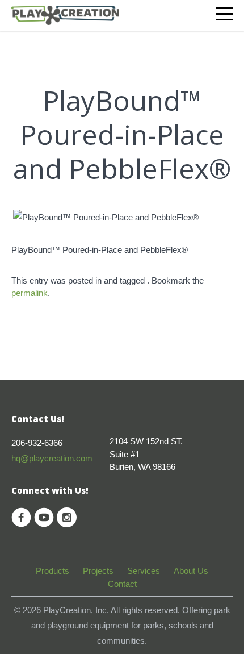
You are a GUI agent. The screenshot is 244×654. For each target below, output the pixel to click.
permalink (29, 293)
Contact (122, 584)
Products (52, 571)
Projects (98, 571)
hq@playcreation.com (51, 458)
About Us (191, 571)
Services (143, 571)
